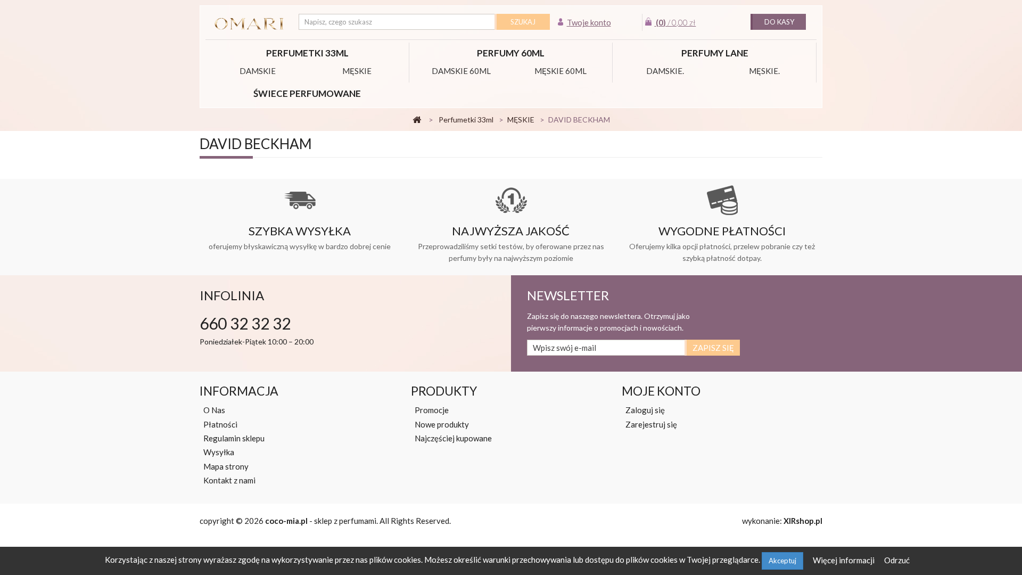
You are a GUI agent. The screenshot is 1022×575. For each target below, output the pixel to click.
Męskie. (764, 71)
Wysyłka (218, 452)
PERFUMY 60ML (511, 53)
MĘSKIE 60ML (560, 71)
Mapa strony (226, 466)
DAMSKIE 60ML (461, 71)
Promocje (432, 410)
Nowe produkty (442, 424)
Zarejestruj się (651, 424)
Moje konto (661, 390)
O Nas (214, 410)
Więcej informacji (844, 560)
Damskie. (665, 71)
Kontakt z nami (229, 480)
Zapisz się (713, 347)
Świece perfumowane (307, 93)
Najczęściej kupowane (453, 438)
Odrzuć (897, 560)
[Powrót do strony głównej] (417, 120)
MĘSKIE (357, 71)
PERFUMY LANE (714, 53)
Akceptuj (782, 560)
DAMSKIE (258, 71)
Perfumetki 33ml (307, 53)
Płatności (220, 424)
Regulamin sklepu (234, 438)
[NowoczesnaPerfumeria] (249, 24)
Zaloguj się (645, 410)
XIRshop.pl (803, 520)
